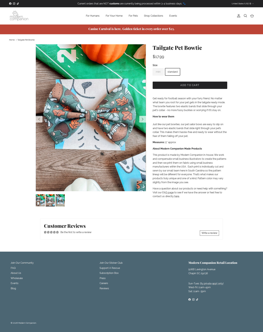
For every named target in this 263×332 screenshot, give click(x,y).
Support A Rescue (110, 268)
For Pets (133, 15)
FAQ (13, 268)
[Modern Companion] (19, 15)
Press (103, 278)
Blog (13, 288)
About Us (16, 273)
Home (12, 40)
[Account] (238, 16)
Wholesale (17, 278)
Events (173, 15)
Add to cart (189, 85)
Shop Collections (153, 15)
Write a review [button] (209, 233)
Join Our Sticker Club (111, 262)
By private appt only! (212, 283)
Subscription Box (109, 273)
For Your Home (114, 15)
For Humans (93, 15)
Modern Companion (27, 323)
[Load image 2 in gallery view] (91, 117)
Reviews (104, 288)
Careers (104, 283)
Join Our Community (22, 262)
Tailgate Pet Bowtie (26, 40)
